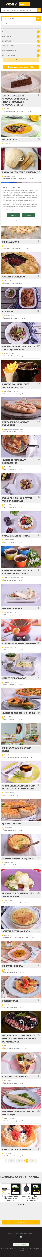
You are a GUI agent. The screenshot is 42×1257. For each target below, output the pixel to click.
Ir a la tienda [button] (21, 1222)
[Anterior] (6, 1161)
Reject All (14, 215)
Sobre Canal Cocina (13, 1233)
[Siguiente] (36, 1161)
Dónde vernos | (24, 1233)
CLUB (22, 4)
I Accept (28, 215)
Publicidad (31, 1233)
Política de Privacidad (30, 1249)
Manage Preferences (21, 1244)
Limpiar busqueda (21, 27)
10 (33, 1161)
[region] (21, 204)
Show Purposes (20, 221)
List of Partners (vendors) (10, 210)
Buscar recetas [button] (21, 60)
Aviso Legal (20, 1249)
